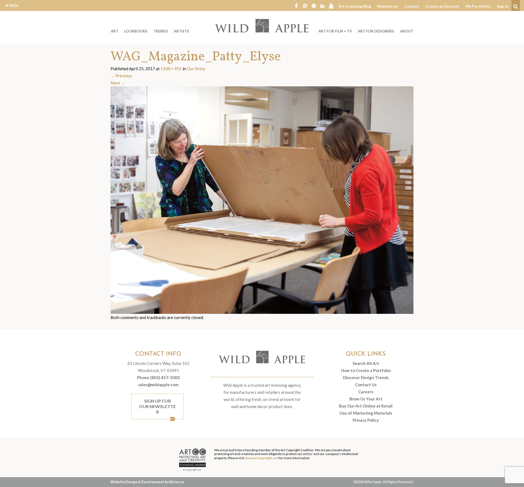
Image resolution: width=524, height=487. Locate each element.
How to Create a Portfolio (366, 370)
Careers (365, 391)
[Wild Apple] (262, 26)
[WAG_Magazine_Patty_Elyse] (262, 199)
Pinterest (313, 5)
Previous (121, 75)
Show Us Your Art (365, 398)
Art (114, 31)
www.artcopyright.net (261, 458)
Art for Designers (376, 31)
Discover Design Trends (366, 377)
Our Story (196, 68)
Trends (160, 31)
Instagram (305, 5)
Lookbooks (135, 31)
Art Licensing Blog (354, 6)
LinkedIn (322, 5)
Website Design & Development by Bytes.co (147, 482)
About (406, 31)
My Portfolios (478, 6)
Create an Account (442, 6)
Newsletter (387, 6)
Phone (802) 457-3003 (158, 377)
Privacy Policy (366, 420)
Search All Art (366, 363)
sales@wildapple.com (158, 384)
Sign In (502, 6)
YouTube (331, 5)
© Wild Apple (11, 9)
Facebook (296, 5)
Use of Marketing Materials (366, 413)
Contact (411, 6)
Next (118, 82)
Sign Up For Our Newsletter (157, 406)
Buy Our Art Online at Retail (365, 405)
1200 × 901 (171, 68)
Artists (181, 31)
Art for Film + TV (335, 31)
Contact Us (366, 384)
